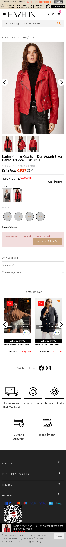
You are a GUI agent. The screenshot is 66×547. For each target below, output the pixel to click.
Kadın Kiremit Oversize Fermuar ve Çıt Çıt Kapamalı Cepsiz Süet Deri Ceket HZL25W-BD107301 (17, 345)
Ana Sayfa (7, 38)
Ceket (22, 170)
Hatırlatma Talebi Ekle (47, 241)
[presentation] (4, 82)
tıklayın (39, 541)
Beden (9, 327)
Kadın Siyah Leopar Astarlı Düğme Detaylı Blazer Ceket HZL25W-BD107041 (48, 345)
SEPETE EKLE (23, 327)
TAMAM (58, 536)
